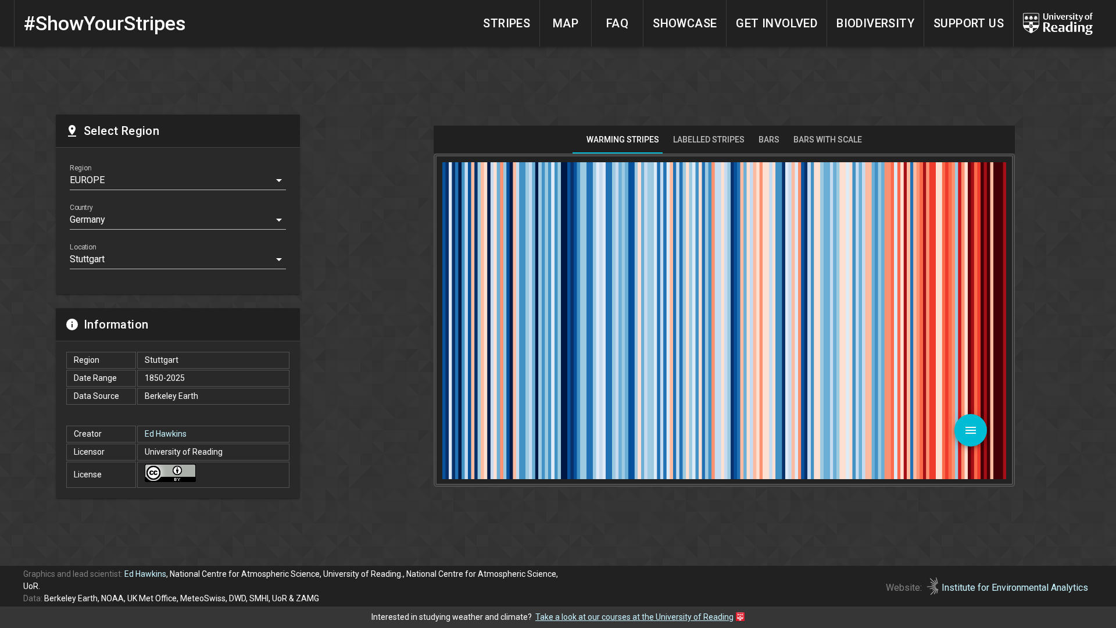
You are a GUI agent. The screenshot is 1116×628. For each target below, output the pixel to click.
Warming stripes (622, 139)
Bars (769, 139)
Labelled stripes (709, 139)
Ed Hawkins (166, 433)
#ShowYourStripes (105, 23)
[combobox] (178, 182)
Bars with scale (827, 139)
